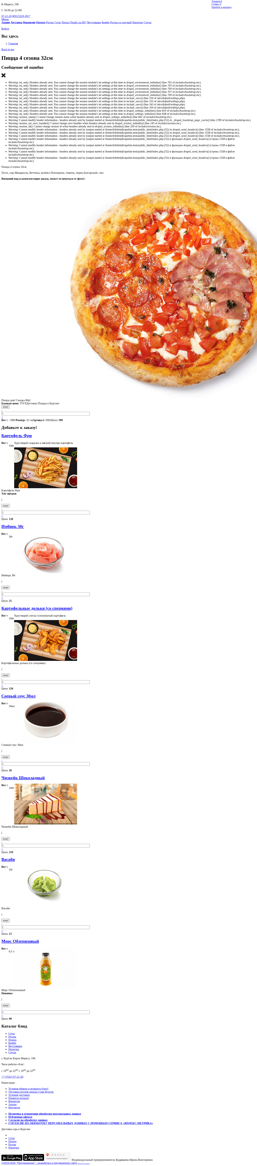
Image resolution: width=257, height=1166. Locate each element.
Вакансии (14, 1101)
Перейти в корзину (222, 7)
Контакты (14, 1107)
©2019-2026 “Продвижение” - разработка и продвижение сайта (39, 1162)
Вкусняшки (94, 22)
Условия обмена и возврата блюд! (28, 1088)
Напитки (137, 22)
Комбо (105, 22)
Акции (12, 1104)
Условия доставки (19, 1094)
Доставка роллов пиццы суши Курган (31, 1091)
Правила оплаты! (18, 1098)
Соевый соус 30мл (18, 696)
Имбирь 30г (12, 526)
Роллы (50, 22)
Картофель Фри (16, 435)
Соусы (147, 22)
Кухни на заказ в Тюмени (84, 1163)
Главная (13, 43)
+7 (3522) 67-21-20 (12, 1076)
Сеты (58, 22)
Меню (5, 19)
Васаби (8, 859)
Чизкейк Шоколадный (23, 777)
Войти (5, 28)
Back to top (7, 49)
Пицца (66, 22)
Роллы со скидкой (121, 22)
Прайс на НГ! (78, 22)
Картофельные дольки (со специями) (36, 608)
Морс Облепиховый (20, 941)
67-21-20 (6, 16)
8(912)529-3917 (21, 16)
